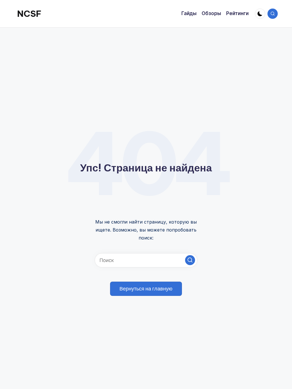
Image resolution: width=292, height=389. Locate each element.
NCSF (29, 13)
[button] (190, 260)
